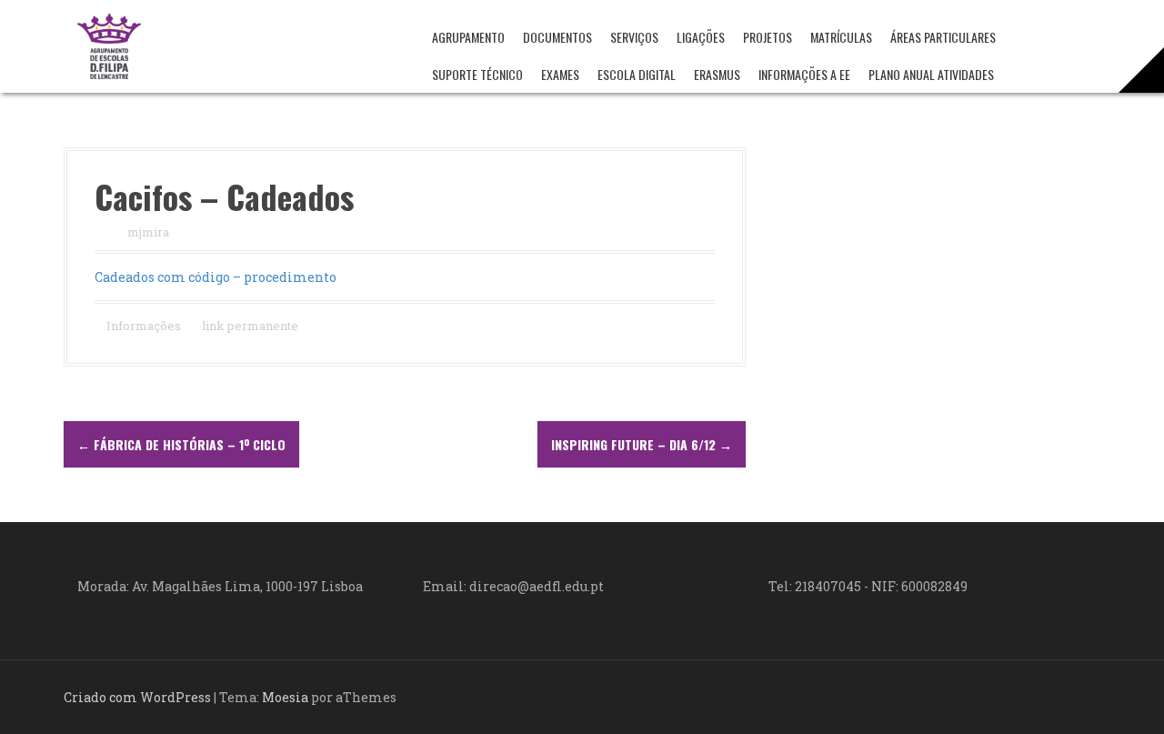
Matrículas (841, 36)
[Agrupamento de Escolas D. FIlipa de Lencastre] (109, 45)
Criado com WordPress (137, 697)
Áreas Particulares (943, 36)
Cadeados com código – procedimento (215, 277)
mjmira (148, 232)
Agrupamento (468, 36)
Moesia (285, 697)
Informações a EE (804, 74)
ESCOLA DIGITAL (636, 74)
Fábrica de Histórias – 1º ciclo (181, 444)
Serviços (634, 36)
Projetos (767, 36)
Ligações (701, 36)
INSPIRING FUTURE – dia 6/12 (641, 444)
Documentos (557, 36)
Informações (143, 325)
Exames (560, 74)
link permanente (248, 325)
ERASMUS (717, 74)
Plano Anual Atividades (931, 74)
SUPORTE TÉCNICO (477, 74)
